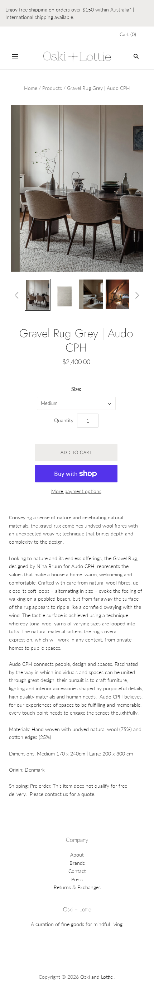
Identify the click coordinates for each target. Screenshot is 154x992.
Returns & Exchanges (77, 887)
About (77, 855)
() (128, 34)
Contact (77, 871)
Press (77, 879)
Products (52, 88)
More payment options (76, 491)
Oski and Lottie (96, 977)
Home (30, 88)
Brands (77, 863)
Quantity (63, 420)
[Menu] (15, 56)
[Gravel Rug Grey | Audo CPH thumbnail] (37, 295)
